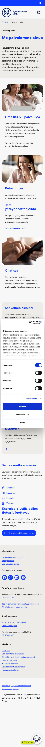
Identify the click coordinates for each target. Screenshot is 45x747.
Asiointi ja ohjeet (9, 625)
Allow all (22, 406)
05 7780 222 (8, 597)
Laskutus (6, 650)
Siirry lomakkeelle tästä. (15, 228)
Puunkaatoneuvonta (11, 663)
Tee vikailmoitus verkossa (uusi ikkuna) (19, 604)
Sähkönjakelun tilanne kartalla (14, 607)
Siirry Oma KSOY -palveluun (14, 622)
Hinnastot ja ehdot (10, 670)
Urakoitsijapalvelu (9, 660)
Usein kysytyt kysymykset (13, 667)
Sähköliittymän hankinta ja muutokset (18, 657)
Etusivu (5, 22)
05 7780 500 (8, 635)
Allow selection (22, 414)
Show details (31, 398)
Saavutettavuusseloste (12, 689)
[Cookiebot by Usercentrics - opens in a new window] (31, 322)
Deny (22, 423)
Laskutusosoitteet (10, 564)
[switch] (38, 373)
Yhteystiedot (8, 560)
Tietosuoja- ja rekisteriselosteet (16, 685)
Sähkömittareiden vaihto (13, 654)
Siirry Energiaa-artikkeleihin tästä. (19, 533)
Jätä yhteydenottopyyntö (13, 557)
